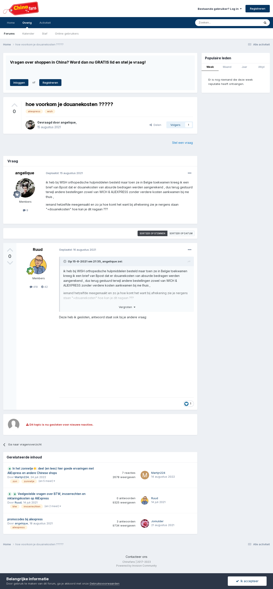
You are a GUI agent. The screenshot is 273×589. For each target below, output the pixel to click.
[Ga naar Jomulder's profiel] (145, 523)
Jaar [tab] (244, 66)
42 (46, 286)
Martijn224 (22, 477)
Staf (44, 33)
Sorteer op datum (181, 233)
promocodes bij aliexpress (25, 519)
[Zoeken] (265, 22)
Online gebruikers (67, 33)
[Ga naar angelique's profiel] (30, 124)
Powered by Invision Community (136, 565)
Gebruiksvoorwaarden (104, 583)
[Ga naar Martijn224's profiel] (145, 475)
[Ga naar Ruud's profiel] (38, 264)
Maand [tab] (227, 66)
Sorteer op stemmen (152, 233)
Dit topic (249, 22)
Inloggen (19, 82)
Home (11, 22)
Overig (27, 22)
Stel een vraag (182, 142)
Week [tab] (210, 66)
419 (35, 286)
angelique (68, 122)
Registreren (257, 8)
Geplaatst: (64, 173)
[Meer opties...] (189, 173)
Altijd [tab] (261, 66)
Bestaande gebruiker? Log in (219, 8)
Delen (156, 125)
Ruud (38, 249)
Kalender (28, 33)
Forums (9, 33)
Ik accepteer (248, 581)
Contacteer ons (136, 556)
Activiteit (45, 22)
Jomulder (157, 521)
